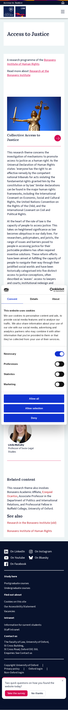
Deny (34, 418)
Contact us (26, 653)
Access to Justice (12, 2)
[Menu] (63, 11)
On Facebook (18, 564)
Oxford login (36, 669)
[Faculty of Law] (14, 11)
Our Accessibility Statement (20, 606)
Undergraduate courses (17, 588)
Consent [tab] (12, 299)
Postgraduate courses (16, 583)
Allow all (34, 398)
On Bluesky (41, 558)
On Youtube (18, 558)
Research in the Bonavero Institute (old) (31, 523)
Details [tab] (34, 299)
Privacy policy (11, 669)
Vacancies (9, 611)
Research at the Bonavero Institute (28, 73)
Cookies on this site (15, 601)
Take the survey (16, 693)
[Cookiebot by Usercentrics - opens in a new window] (49, 290)
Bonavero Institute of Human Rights (31, 62)
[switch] (59, 364)
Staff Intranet (12, 629)
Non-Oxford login (14, 672)
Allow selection (34, 408)
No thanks (37, 693)
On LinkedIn (17, 551)
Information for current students (22, 625)
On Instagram (43, 551)
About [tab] (55, 299)
